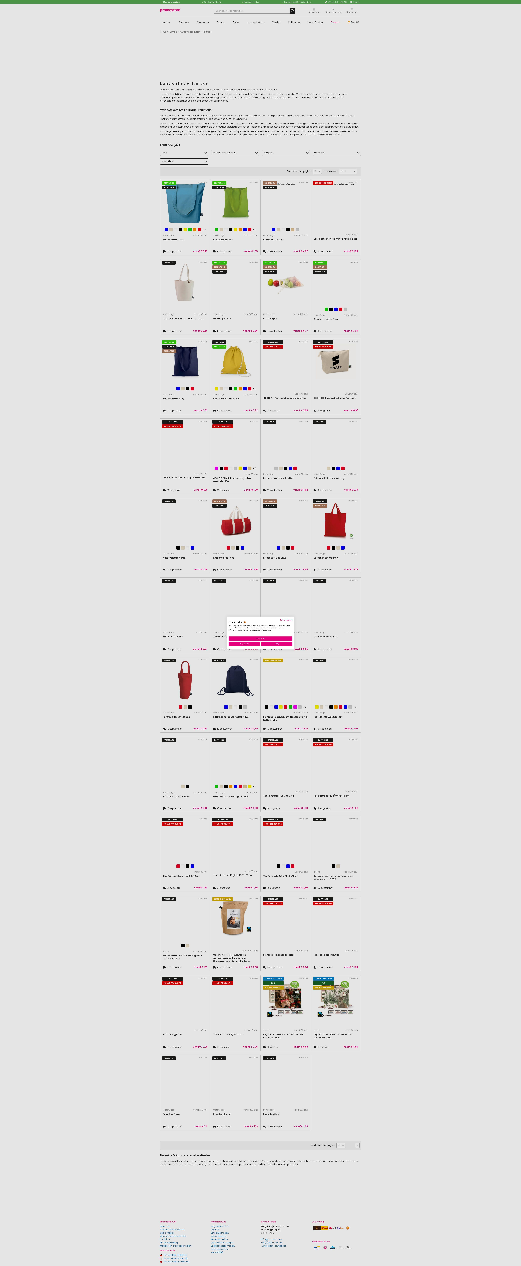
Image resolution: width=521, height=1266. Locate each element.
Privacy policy (286, 620)
